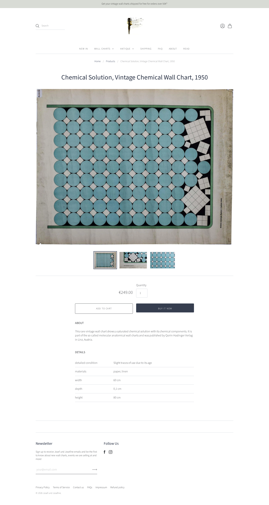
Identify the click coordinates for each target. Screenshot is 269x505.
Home (97, 61)
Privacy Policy (43, 487)
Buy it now (165, 308)
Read (186, 48)
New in (83, 48)
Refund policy (117, 487)
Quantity (141, 285)
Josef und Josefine (52, 493)
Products (110, 61)
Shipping (146, 48)
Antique (125, 48)
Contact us (78, 487)
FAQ (160, 48)
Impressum (101, 487)
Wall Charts (102, 48)
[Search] (37, 26)
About (173, 48)
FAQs (89, 487)
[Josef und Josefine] (134, 26)
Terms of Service (61, 487)
